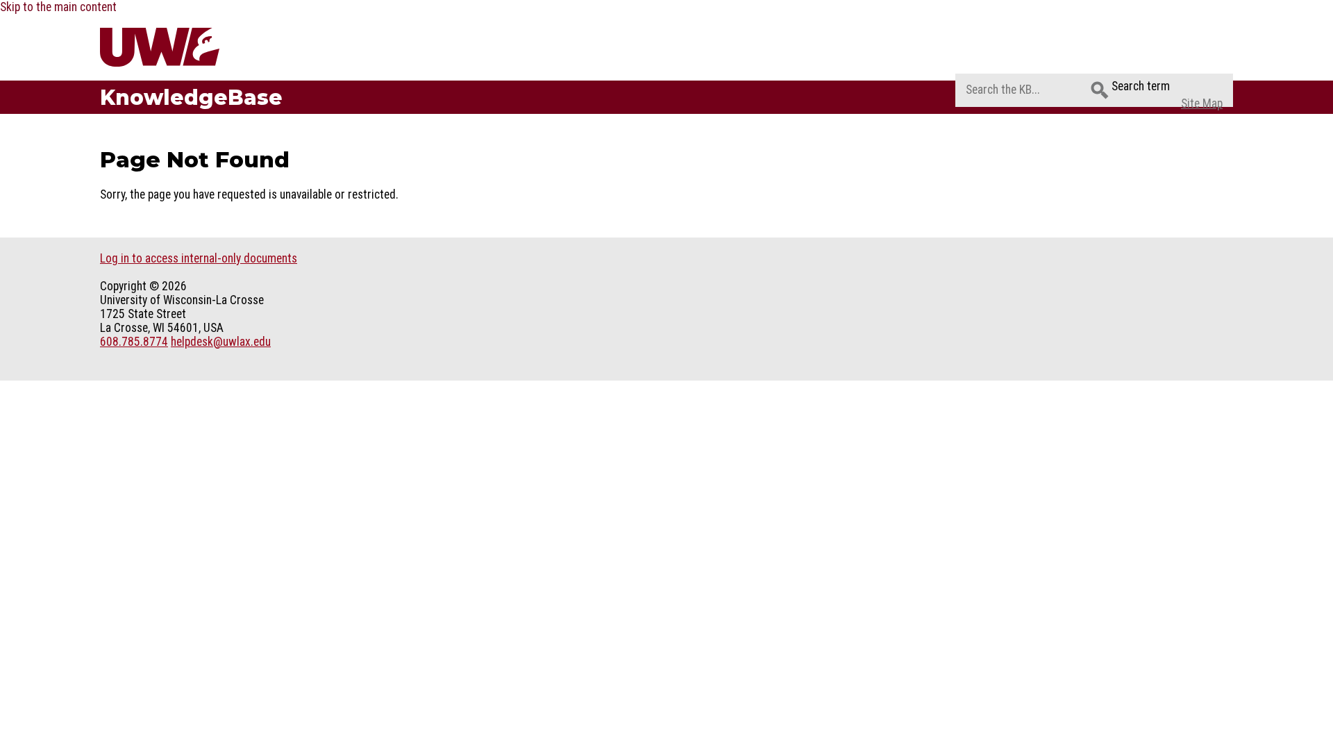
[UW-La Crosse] (192, 47)
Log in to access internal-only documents (198, 258)
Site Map (1202, 103)
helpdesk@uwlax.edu (221, 342)
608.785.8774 (134, 342)
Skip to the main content (58, 7)
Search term (1141, 86)
